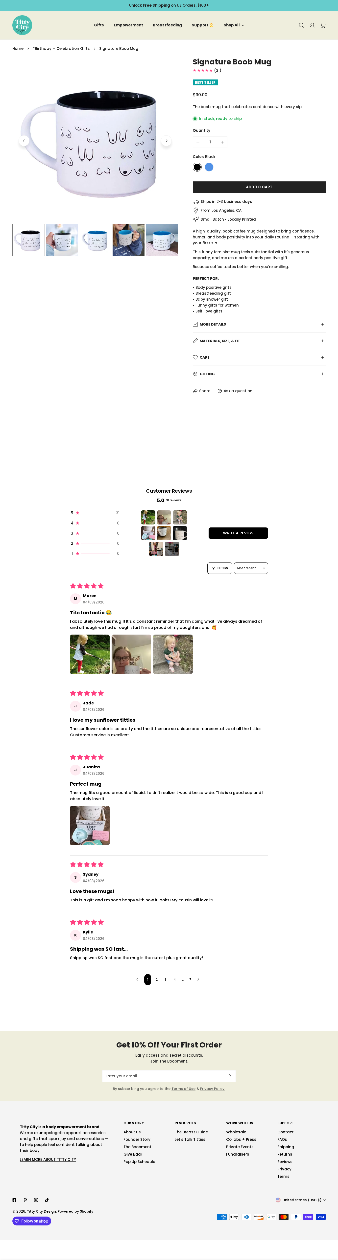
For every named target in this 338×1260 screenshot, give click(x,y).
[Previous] (24, 140)
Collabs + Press (241, 1139)
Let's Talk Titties (190, 1139)
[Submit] (229, 1076)
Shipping (285, 1146)
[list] (95, 140)
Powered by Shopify (75, 1211)
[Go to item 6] (180, 533)
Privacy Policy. (212, 1088)
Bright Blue (209, 167)
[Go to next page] (200, 979)
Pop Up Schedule (139, 1161)
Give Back (132, 1154)
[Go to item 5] (164, 533)
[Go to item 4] (148, 533)
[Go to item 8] (172, 549)
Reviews (284, 1161)
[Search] (301, 25)
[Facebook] (14, 1200)
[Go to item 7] (156, 549)
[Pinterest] (25, 1200)
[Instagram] (36, 1200)
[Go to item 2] (164, 517)
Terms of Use (183, 1088)
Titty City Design (41, 1211)
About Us (132, 1132)
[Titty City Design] (22, 25)
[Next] (166, 140)
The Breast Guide (191, 1132)
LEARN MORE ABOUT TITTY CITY (48, 1159)
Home (18, 48)
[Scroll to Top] (329, 1234)
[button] (323, 25)
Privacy (284, 1169)
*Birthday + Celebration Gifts (61, 48)
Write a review (238, 533)
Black (197, 167)
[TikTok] (47, 1200)
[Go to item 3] (180, 517)
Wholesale (236, 1132)
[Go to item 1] (148, 517)
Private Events (240, 1146)
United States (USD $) (302, 1200)
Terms (283, 1176)
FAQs (282, 1139)
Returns (284, 1154)
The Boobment (137, 1146)
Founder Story (136, 1139)
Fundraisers (237, 1154)
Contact (285, 1132)
